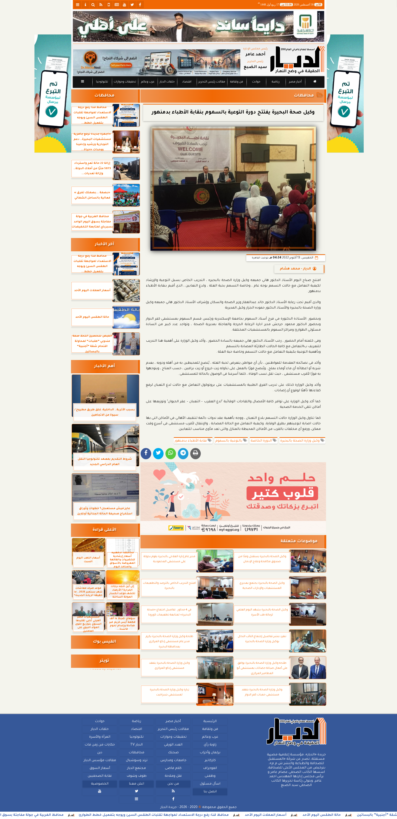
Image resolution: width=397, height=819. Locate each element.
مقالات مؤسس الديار (99, 760)
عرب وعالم (147, 82)
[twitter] (132, 4)
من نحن (173, 784)
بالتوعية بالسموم (229, 441)
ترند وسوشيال (136, 760)
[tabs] (77, 4)
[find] (93, 4)
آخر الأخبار (104, 244)
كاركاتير (210, 760)
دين (99, 753)
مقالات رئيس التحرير (211, 82)
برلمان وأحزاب (210, 753)
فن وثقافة (236, 82)
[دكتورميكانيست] (156, 62)
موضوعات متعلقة (299, 541)
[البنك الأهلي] (198, 26)
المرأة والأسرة (99, 737)
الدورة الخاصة (262, 441)
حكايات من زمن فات (100, 745)
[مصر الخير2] (233, 497)
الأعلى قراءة (104, 530)
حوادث (256, 82)
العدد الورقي (173, 745)
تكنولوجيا (102, 82)
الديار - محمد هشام (295, 269)
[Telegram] (183, 453)
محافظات (304, 96)
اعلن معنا (136, 784)
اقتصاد (186, 82)
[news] (116, 4)
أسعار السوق (99, 768)
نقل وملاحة (173, 776)
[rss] (101, 4)
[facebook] (140, 4)
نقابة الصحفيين (100, 776)
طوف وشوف (136, 776)
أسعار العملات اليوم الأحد (328, 815)
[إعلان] (52, 93)
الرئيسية (210, 721)
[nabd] (109, 4)
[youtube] (124, 4)
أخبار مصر (295, 82)
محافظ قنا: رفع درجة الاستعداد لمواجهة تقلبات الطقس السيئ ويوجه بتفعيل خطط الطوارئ (217, 815)
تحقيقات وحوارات (124, 82)
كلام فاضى (173, 768)
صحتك (173, 753)
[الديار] (345, 93)
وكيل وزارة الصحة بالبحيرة (300, 441)
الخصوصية (99, 784)
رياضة (276, 82)
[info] (85, 4)
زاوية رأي (210, 745)
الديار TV (136, 745)
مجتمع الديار (136, 768)
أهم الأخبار (104, 366)
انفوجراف (210, 768)
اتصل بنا (209, 792)
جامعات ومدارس (173, 760)
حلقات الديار (167, 82)
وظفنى (209, 776)
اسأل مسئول (210, 784)
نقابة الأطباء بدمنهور (191, 441)
